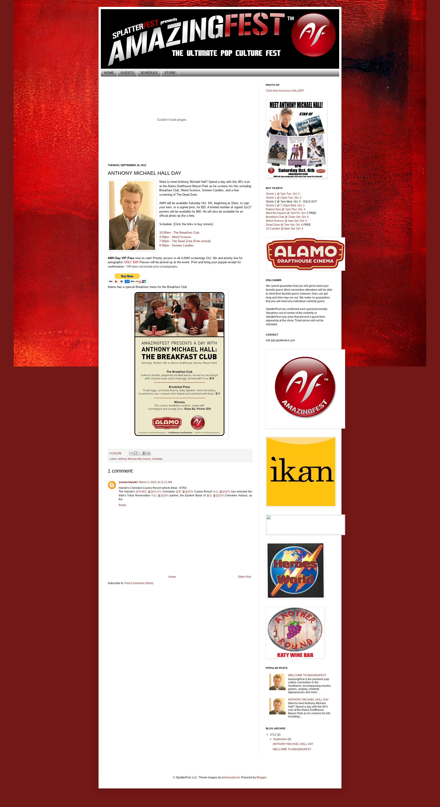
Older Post (244, 576)
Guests (147, 458)
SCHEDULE (149, 72)
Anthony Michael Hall (129, 458)
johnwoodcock (231, 777)
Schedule (157, 458)
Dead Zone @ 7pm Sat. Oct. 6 (284, 224)
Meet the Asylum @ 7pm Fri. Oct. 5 (287, 213)
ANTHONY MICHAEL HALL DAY (308, 699)
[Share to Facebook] (144, 453)
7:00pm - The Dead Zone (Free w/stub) (185, 241)
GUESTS (127, 72)
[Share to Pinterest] (148, 453)
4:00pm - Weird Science (175, 237)
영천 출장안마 (184, 491)
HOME (109, 72)
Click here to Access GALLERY (285, 90)
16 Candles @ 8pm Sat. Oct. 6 (284, 228)
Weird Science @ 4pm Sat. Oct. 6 (286, 220)
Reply (122, 505)
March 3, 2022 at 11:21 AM (155, 482)
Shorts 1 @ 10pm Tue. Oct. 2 (283, 197)
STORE (170, 72)
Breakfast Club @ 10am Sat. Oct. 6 (287, 217)
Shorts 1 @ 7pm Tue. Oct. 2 (283, 193)
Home (172, 576)
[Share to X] (140, 453)
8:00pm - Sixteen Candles (176, 245)
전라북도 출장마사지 (149, 491)
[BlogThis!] (135, 453)
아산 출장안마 (221, 491)
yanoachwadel (128, 482)
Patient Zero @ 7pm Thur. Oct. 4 (285, 209)
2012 (273, 734)
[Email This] (131, 453)
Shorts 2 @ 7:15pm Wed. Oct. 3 (285, 205)
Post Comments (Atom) (139, 583)
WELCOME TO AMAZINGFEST (307, 675)
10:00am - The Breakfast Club (179, 232)
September (280, 739)
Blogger (261, 777)
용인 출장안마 (215, 495)
